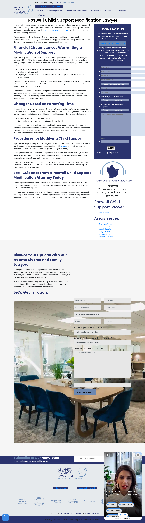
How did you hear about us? (112, 96)
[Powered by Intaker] (127, 518)
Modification (104, 213)
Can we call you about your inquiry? (112, 105)
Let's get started (87, 488)
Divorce (79, 513)
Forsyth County (105, 231)
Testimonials (121, 11)
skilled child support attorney (57, 30)
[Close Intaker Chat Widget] (138, 455)
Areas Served (96, 11)
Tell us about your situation (88, 348)
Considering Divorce (54, 11)
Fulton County (104, 234)
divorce (64, 146)
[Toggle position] (133, 455)
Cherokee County (106, 224)
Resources (108, 11)
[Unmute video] (107, 455)
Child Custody (66, 513)
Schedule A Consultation (113, 43)
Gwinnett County (106, 236)
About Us (39, 11)
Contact (46, 197)
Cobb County (104, 226)
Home (55, 513)
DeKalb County (105, 229)
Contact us (40, 15)
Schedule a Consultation (49, 6)
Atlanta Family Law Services (76, 11)
